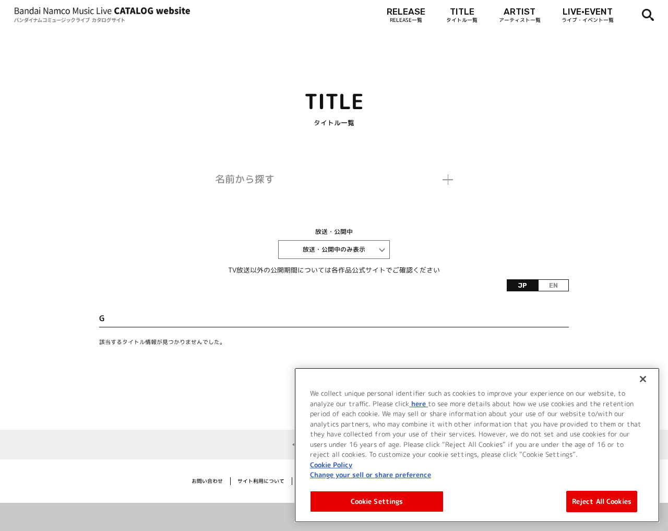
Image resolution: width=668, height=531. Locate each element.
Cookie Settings (377, 500)
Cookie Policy (331, 464)
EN (553, 285)
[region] (477, 445)
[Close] (642, 379)
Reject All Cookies (601, 500)
